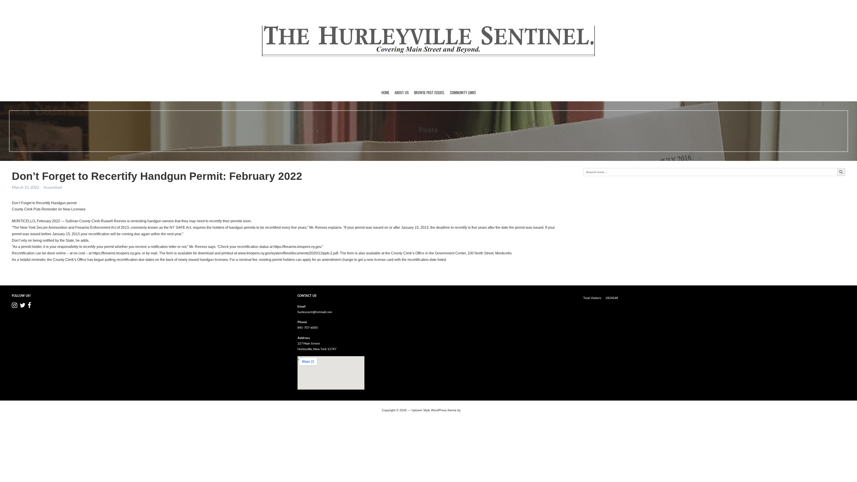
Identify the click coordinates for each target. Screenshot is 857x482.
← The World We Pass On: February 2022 (45, 277)
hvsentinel (53, 187)
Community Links (463, 92)
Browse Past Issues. (429, 92)
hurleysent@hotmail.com (314, 312)
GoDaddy (468, 410)
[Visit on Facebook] (29, 306)
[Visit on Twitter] (22, 306)
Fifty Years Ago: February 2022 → (533, 277)
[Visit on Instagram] (14, 306)
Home (385, 92)
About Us (402, 92)
